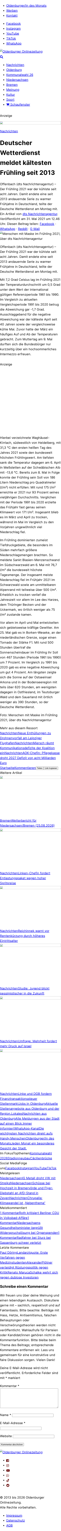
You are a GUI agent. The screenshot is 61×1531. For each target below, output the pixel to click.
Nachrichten (15, 65)
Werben (12, 10)
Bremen (12, 85)
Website (6, 1436)
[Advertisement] (30, 400)
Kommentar (9, 1386)
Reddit (23, 229)
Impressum (14, 1515)
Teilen (39, 768)
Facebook (13, 23)
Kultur (10, 94)
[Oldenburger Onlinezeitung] (21, 1452)
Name (5, 1415)
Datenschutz (15, 1520)
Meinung (12, 90)
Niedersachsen (17, 80)
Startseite (7, 768)
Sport (10, 99)
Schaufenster (19, 104)
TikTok (11, 38)
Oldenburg (14, 70)
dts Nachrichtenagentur (40, 214)
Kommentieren (25, 768)
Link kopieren (51, 768)
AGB (9, 1525)
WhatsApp (13, 43)
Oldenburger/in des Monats (26, 5)
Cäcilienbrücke (41, 1158)
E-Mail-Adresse (12, 1423)
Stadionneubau (19, 1158)
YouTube (12, 33)
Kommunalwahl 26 (19, 75)
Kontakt (12, 15)
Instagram (13, 28)
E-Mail (35, 229)
